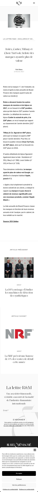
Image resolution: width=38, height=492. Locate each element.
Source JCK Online (10, 221)
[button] (35, 450)
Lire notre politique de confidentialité (13, 425)
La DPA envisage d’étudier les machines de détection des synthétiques (19, 292)
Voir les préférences (19, 485)
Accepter (19, 473)
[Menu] (32, 3)
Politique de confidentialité (10, 489)
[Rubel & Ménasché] (19, 3)
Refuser (19, 479)
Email (6, 410)
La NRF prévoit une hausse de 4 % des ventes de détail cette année (19, 359)
